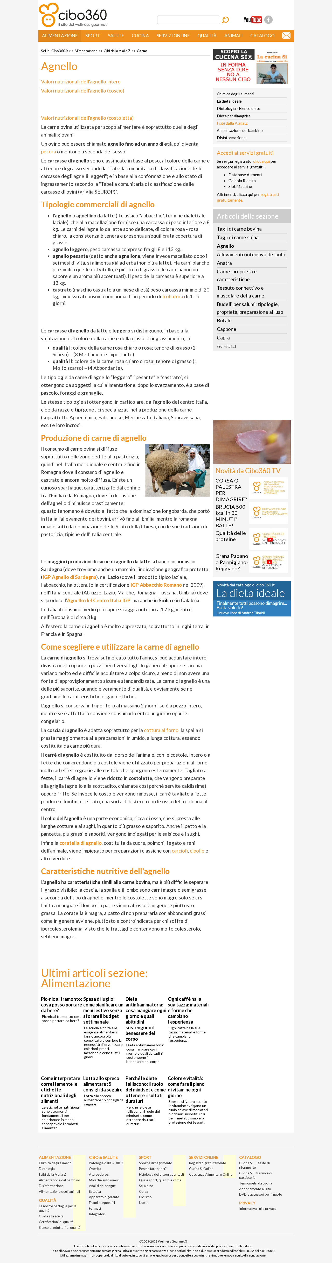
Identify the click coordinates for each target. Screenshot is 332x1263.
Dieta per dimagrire (234, 115)
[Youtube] (253, 20)
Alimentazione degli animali (59, 1191)
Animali (233, 35)
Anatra (224, 263)
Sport (92, 35)
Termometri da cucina (255, 1183)
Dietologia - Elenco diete (238, 108)
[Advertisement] (252, 386)
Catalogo (262, 35)
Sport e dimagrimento (155, 1163)
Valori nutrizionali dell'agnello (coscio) (82, 91)
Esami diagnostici (102, 1203)
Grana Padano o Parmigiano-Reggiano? (232, 562)
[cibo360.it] (73, 26)
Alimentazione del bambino (240, 130)
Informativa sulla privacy (257, 1209)
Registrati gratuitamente (207, 1163)
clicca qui (261, 161)
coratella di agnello (80, 843)
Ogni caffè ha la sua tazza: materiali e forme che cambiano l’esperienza (188, 1010)
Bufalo (224, 320)
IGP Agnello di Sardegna (69, 577)
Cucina (140, 35)
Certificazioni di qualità (56, 1222)
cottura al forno (161, 730)
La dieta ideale (229, 101)
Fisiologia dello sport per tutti (161, 1174)
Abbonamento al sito (255, 1189)
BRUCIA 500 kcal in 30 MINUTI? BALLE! (230, 515)
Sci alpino (146, 1186)
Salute (116, 35)
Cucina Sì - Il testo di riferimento (254, 1165)
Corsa (143, 1191)
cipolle (197, 851)
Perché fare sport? (153, 1169)
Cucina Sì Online (201, 1169)
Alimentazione (60, 35)
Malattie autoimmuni (104, 1180)
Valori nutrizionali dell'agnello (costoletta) (87, 118)
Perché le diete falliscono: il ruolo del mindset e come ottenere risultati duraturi (146, 1089)
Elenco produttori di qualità (59, 1227)
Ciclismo (145, 1197)
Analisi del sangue (102, 1186)
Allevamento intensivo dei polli (251, 254)
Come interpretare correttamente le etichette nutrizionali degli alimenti (60, 1089)
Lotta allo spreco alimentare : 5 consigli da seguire (102, 1083)
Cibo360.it (59, 50)
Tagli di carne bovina (239, 229)
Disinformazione (231, 137)
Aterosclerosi (99, 1174)
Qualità (207, 35)
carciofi (180, 851)
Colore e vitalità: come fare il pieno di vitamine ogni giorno (186, 1086)
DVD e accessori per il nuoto (260, 1194)
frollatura (172, 296)
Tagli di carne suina (238, 237)
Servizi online (173, 35)
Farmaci (95, 1208)
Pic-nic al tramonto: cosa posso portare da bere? (61, 1004)
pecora (48, 151)
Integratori (97, 1214)
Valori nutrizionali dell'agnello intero (81, 81)
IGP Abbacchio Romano (156, 585)
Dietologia (47, 1169)
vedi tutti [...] (226, 346)
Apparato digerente (104, 1197)
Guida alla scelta (51, 1216)
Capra (223, 337)
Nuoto (144, 1203)
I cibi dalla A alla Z (232, 123)
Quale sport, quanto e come (160, 1180)
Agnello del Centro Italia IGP (98, 600)
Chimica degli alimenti (235, 93)
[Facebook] (268, 20)
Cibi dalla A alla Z (117, 50)
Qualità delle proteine (231, 536)
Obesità (95, 1169)
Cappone (226, 329)
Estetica (95, 1191)
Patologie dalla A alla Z (106, 1163)
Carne (142, 50)
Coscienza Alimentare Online (210, 1174)
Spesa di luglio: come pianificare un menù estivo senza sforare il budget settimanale (103, 1010)
